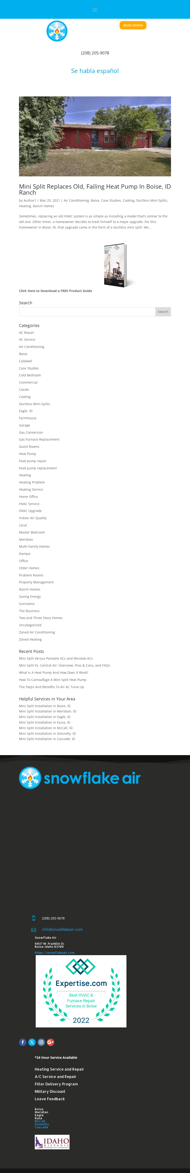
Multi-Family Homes (34, 546)
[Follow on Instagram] (41, 1042)
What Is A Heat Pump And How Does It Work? (53, 672)
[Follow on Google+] (50, 1042)
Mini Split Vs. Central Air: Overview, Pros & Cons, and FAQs (64, 665)
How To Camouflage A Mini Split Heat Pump (52, 679)
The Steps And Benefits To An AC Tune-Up (51, 687)
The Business (29, 611)
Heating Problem (32, 482)
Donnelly (42, 1124)
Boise (95, 200)
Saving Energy (30, 596)
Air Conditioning (76, 200)
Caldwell (25, 361)
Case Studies (111, 200)
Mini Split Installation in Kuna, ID (44, 722)
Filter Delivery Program (56, 1083)
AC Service (27, 339)
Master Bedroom (32, 532)
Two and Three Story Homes (41, 618)
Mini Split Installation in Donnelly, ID (47, 733)
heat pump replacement (38, 468)
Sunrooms (27, 603)
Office (23, 561)
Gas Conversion (31, 432)
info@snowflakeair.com (62, 929)
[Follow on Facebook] (22, 1042)
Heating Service (31, 489)
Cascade (41, 1127)
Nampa (24, 553)
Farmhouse (27, 418)
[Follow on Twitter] (32, 1042)
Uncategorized (30, 625)
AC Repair (26, 332)
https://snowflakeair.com (55, 952)
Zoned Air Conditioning (37, 632)
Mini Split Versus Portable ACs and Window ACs (56, 658)
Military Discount (50, 1091)
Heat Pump (27, 453)
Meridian (26, 539)
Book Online (133, 25)
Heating (25, 206)
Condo (24, 389)
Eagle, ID (25, 411)
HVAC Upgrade (30, 511)
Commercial (28, 382)
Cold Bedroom (30, 375)
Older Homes (29, 568)
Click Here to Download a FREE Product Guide (55, 291)
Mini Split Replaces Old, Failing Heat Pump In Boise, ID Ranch (95, 189)
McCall (40, 1121)
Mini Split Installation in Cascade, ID (47, 739)
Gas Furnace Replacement (39, 439)
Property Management (36, 582)
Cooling (128, 200)
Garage (24, 425)
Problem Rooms (31, 575)
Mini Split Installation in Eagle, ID (44, 717)
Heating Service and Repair (59, 1069)
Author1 (30, 200)
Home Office (28, 496)
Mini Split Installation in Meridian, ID (47, 711)
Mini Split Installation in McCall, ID (46, 728)
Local (23, 525)
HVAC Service (29, 504)
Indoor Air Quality (33, 518)
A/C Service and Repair (55, 1076)
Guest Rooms (29, 446)
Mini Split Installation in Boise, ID (44, 706)
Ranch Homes (43, 206)
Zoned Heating (30, 639)
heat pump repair (33, 461)
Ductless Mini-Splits (151, 200)
